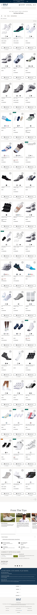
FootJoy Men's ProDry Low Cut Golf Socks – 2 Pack (18, 98)
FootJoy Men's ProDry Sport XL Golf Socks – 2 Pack (30, 98)
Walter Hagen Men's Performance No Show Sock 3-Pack (18, 425)
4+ (8, 274)
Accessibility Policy (18, 608)
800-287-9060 (27, 606)
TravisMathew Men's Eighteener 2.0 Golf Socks (30, 306)
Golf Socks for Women (11, 539)
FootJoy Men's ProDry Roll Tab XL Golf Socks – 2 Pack (30, 217)
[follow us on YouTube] (15, 566)
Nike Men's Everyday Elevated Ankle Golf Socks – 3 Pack (18, 247)
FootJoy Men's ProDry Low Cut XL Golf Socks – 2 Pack (30, 247)
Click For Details (23, 556)
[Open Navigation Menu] (1, 5)
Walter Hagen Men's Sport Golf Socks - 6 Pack (30, 336)
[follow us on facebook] (19, 566)
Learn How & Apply (16, 581)
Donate (21, 548)
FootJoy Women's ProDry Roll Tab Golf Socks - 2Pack (18, 187)
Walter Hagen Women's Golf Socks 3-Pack (18, 128)
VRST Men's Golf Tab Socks (17, 335)
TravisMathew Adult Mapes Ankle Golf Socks (30, 128)
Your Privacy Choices (18, 610)
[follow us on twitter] (17, 566)
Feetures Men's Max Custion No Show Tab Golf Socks (18, 484)
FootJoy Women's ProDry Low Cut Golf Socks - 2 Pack (18, 306)
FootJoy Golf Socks (17, 539)
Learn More (4, 544)
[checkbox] (6, 49)
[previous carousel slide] (10, 1)
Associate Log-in (30, 608)
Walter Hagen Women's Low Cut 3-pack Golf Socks (6, 247)
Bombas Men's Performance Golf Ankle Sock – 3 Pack (30, 187)
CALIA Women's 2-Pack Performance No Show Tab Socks (18, 455)
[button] (5, 16)
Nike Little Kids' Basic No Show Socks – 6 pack (6, 395)
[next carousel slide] (26, 1)
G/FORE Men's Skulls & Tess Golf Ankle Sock (5, 187)
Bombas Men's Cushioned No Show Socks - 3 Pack (30, 395)
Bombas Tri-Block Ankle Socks (5, 335)
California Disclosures (29, 610)
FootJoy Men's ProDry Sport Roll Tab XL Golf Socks (6, 98)
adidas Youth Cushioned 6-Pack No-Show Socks (18, 395)
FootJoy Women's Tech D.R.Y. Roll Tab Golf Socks (5, 425)
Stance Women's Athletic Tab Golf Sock (6, 306)
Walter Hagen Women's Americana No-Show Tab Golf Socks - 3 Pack (30, 425)
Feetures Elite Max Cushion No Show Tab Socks (18, 276)
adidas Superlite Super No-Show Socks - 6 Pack (30, 484)
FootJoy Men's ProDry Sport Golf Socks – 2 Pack (5, 68)
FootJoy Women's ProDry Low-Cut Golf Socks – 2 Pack (30, 455)
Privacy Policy (7, 610)
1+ (8, 155)
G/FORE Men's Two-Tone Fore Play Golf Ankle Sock (6, 128)
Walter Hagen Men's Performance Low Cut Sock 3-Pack (30, 158)
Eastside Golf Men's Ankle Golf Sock (18, 365)
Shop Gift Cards (10, 573)
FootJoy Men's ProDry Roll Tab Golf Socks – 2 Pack (18, 38)
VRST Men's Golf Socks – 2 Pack (5, 454)
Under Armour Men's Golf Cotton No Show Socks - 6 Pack (6, 217)
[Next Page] (35, 499)
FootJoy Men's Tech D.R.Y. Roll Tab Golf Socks (30, 68)
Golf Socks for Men (5, 539)
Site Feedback (18, 612)
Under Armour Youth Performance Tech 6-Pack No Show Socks (30, 365)
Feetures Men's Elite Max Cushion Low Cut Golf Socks (5, 365)
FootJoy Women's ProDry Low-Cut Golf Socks (6, 484)
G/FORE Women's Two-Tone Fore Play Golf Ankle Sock (30, 276)
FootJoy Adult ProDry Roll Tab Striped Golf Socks (5, 158)
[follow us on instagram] (21, 566)
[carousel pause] (27, 1)
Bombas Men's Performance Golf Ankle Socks (18, 68)
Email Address (3, 555)
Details (4, 548)
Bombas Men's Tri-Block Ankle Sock (18, 157)
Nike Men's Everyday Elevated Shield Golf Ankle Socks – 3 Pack (6, 38)
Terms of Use (7, 608)
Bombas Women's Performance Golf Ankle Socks (18, 217)
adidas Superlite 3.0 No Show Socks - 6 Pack (6, 276)
